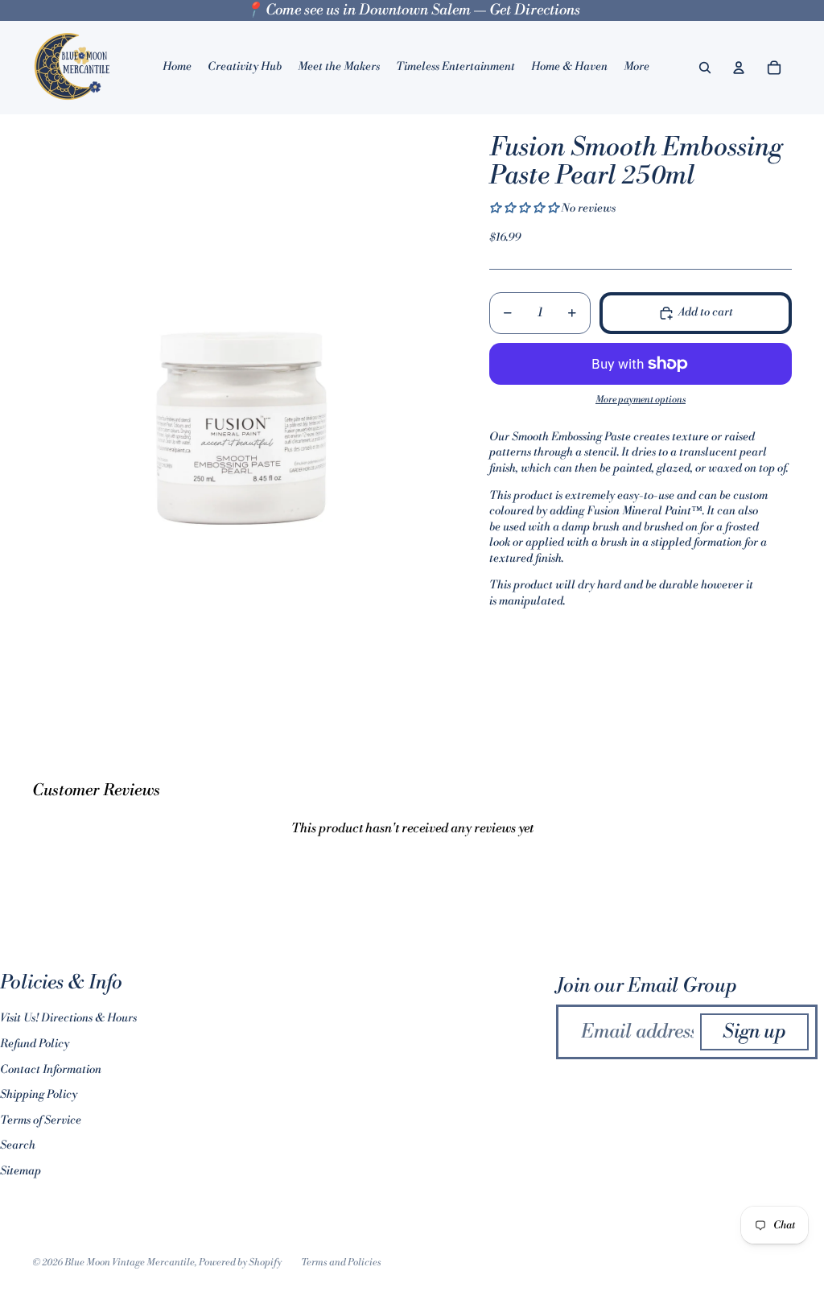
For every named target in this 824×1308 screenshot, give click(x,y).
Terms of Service (40, 1120)
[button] (525, 208)
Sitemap (20, 1171)
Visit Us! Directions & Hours (68, 1018)
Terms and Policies (341, 1262)
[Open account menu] (738, 67)
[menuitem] (636, 67)
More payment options (640, 400)
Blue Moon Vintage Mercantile (129, 1262)
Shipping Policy (38, 1094)
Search (17, 1145)
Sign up (754, 1032)
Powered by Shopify (240, 1262)
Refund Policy (34, 1044)
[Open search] (705, 67)
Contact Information (50, 1069)
